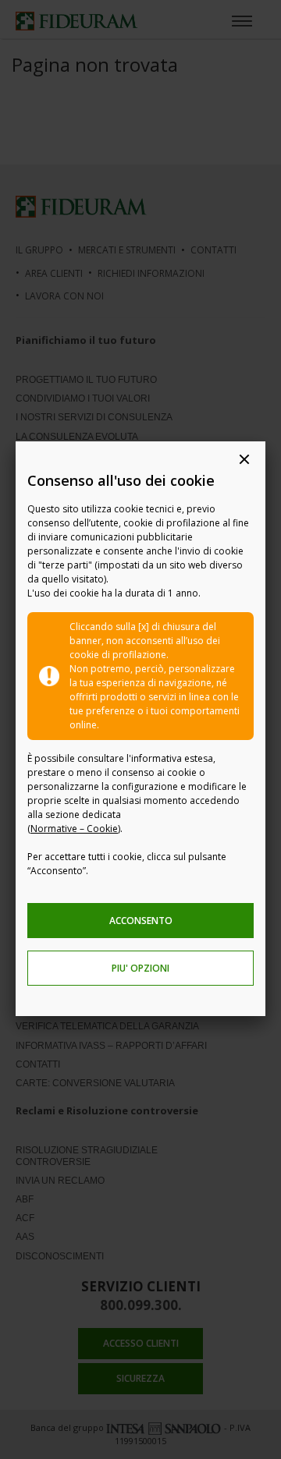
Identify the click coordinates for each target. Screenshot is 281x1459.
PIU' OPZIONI (140, 968)
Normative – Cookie (74, 828)
